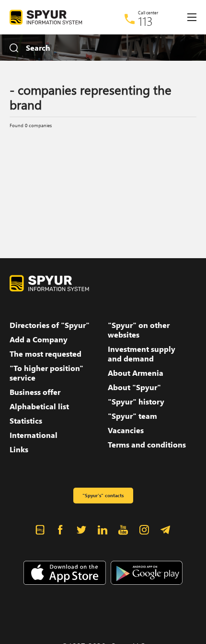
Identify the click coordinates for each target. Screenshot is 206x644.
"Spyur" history (136, 401)
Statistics (26, 421)
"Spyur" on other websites (139, 329)
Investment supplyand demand (141, 353)
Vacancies (126, 430)
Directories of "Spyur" (50, 325)
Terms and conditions (147, 444)
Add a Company (39, 339)
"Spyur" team (132, 416)
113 (145, 21)
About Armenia (135, 373)
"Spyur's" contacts (103, 495)
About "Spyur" (134, 387)
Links (19, 449)
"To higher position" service (46, 372)
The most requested (45, 354)
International (33, 435)
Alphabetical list (39, 406)
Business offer (35, 392)
